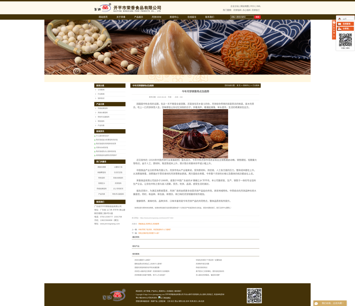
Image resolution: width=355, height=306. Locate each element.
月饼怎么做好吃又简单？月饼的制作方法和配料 (152, 271)
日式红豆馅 (118, 173)
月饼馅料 (237, 10)
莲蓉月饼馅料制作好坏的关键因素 (147, 268)
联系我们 (209, 17)
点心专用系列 (118, 189)
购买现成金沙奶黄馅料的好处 (107, 140)
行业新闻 (101, 94)
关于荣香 (120, 17)
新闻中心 (174, 17)
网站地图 (244, 6)
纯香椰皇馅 (101, 173)
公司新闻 (101, 90)
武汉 (195, 301)
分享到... (346, 29)
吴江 (172, 301)
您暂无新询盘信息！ (143, 301)
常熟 (180, 301)
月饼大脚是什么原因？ (143, 260)
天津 (191, 301)
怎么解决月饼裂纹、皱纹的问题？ (208, 275)
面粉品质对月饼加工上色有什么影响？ (149, 264)
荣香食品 (141, 224)
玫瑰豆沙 (101, 183)
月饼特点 (148, 224)
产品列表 (101, 126)
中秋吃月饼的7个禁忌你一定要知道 (209, 260)
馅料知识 (101, 98)
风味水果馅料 (103, 113)
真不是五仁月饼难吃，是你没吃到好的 (210, 271)
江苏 (169, 301)
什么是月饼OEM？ (103, 136)
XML (258, 6)
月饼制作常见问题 (202, 264)
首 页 (238, 85)
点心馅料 (246, 10)
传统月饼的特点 (201, 268)
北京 (202, 301)
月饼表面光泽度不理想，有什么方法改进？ (150, 275)
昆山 (176, 301)
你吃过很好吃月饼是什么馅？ (149, 233)
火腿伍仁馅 (118, 167)
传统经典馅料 (103, 108)
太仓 (184, 301)
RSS (252, 6)
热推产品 (154, 301)
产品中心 (154, 291)
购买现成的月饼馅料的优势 (106, 144)
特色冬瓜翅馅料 (103, 117)
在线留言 (191, 17)
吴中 (187, 301)
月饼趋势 (156, 224)
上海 (199, 301)
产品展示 (138, 17)
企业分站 (234, 6)
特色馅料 (101, 121)
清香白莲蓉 (101, 167)
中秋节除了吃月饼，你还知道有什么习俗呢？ (155, 230)
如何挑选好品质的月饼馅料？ (107, 155)
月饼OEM (156, 17)
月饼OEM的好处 (102, 148)
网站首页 (103, 17)
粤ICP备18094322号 (143, 298)
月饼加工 (256, 10)
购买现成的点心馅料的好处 (106, 151)
